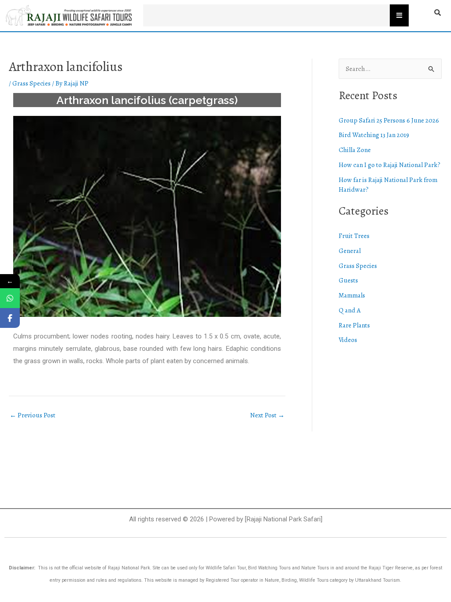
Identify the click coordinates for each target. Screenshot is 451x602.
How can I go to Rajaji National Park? (389, 164)
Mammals (352, 295)
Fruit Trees (354, 235)
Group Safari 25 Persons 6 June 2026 (389, 120)
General (350, 250)
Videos (348, 339)
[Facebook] (10, 318)
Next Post (267, 415)
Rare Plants (354, 325)
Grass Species (31, 83)
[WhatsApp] (10, 298)
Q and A (350, 310)
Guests (348, 280)
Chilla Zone (355, 149)
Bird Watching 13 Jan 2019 (374, 134)
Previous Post (32, 415)
